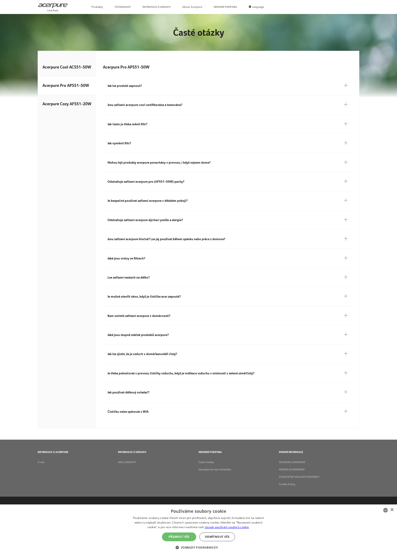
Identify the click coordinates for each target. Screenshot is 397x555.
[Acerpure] (53, 7)
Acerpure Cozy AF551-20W (67, 103)
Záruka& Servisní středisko (214, 469)
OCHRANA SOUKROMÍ (292, 462)
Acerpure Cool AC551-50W (67, 67)
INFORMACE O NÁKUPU (156, 7)
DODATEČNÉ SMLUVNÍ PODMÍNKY (299, 476)
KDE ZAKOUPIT (127, 462)
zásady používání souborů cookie (227, 527)
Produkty (97, 7)
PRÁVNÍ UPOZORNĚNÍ (291, 469)
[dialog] (198, 529)
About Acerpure (192, 7)
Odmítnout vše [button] (217, 537)
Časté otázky (206, 462)
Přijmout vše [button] (179, 537)
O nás (41, 462)
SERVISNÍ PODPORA (225, 7)
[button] (198, 547)
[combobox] (385, 510)
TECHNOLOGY (122, 7)
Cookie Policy (287, 484)
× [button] (392, 510)
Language (258, 7)
